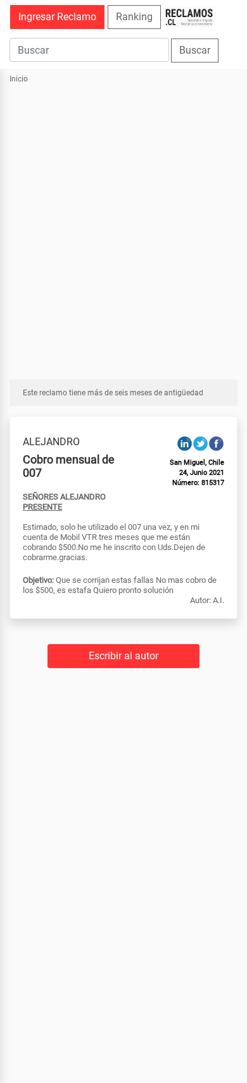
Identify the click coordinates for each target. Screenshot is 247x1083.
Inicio (19, 79)
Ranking (134, 17)
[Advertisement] (123, 225)
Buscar (194, 50)
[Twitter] (200, 443)
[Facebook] (216, 443)
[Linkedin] (185, 443)
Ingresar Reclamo (57, 17)
